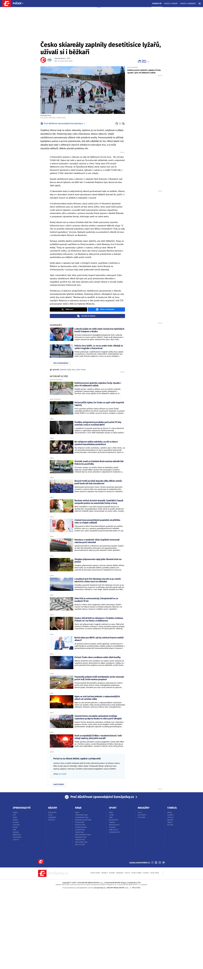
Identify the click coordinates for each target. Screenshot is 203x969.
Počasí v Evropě (171, 4)
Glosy (50, 815)
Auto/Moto (142, 815)
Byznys (15, 820)
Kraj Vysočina (80, 844)
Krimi (14, 830)
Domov (15, 812)
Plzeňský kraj (80, 830)
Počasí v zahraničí (188, 4)
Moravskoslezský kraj (83, 820)
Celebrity (170, 815)
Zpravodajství (21, 807)
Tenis (111, 817)
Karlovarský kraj (81, 842)
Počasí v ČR (157, 4)
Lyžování (56, 370)
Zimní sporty (113, 830)
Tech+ (140, 812)
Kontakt (112, 873)
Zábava (169, 822)
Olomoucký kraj (81, 827)
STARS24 (172, 807)
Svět (14, 815)
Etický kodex (95, 873)
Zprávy (169, 812)
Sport (15, 817)
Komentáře (52, 817)
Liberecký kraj (80, 840)
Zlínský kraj (79, 832)
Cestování (141, 817)
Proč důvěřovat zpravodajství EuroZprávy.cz (63, 123)
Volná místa (154, 873)
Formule (112, 822)
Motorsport (113, 820)
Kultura (16, 822)
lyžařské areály (65, 370)
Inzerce (127, 873)
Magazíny (143, 807)
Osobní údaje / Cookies (140, 873)
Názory (52, 807)
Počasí (17, 3)
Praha (77, 812)
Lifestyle (170, 817)
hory (73, 370)
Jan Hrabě (62, 774)
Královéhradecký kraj (83, 835)
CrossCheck (17, 837)
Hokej (111, 812)
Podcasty (51, 820)
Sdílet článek (144, 61)
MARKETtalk (17, 835)
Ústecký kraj (79, 822)
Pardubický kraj (80, 837)
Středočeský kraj (81, 815)
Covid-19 (16, 840)
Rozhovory (52, 812)
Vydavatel (119, 873)
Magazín (16, 832)
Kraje (78, 807)
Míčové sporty (114, 825)
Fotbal (111, 815)
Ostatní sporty (114, 832)
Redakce (104, 873)
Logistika (16, 825)
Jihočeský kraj (80, 825)
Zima (78, 370)
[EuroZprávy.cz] (7, 3)
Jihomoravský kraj (81, 817)
